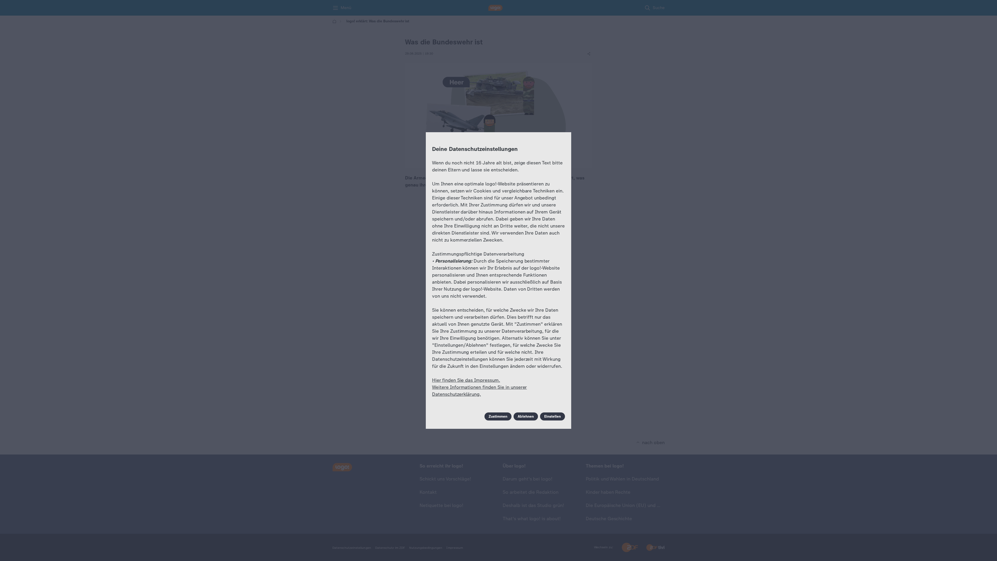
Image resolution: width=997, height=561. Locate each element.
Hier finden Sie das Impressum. (466, 380)
